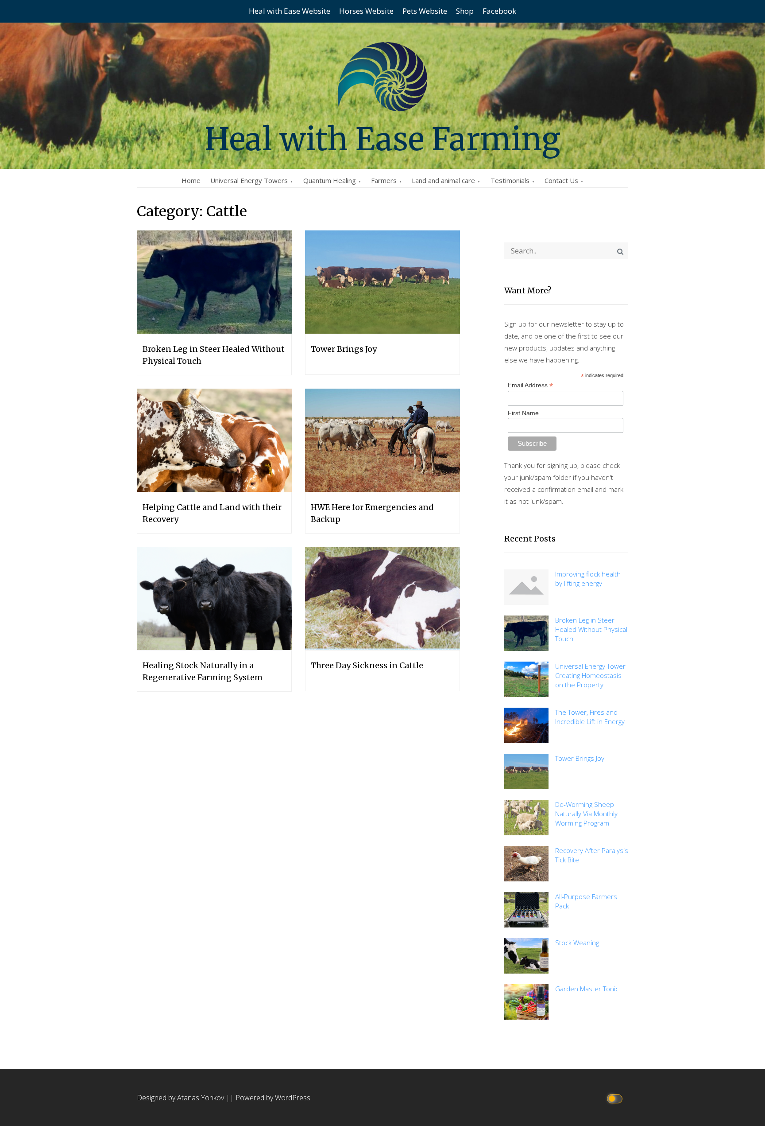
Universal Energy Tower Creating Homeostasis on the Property (590, 675)
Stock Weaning (577, 942)
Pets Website (424, 11)
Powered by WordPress (273, 1098)
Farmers (384, 180)
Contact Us (561, 180)
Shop (465, 11)
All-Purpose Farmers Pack (586, 901)
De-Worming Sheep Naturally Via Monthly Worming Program (586, 813)
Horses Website (366, 11)
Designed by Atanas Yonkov (181, 1098)
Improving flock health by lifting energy (588, 578)
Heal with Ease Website (289, 11)
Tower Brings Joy (579, 758)
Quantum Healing (329, 180)
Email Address (530, 385)
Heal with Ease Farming (382, 139)
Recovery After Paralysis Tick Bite (591, 855)
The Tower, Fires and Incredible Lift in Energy (590, 717)
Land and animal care (443, 180)
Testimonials (510, 180)
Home (191, 180)
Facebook (499, 11)
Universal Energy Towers (249, 180)
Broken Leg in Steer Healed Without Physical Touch (591, 629)
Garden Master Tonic (586, 988)
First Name (523, 413)
